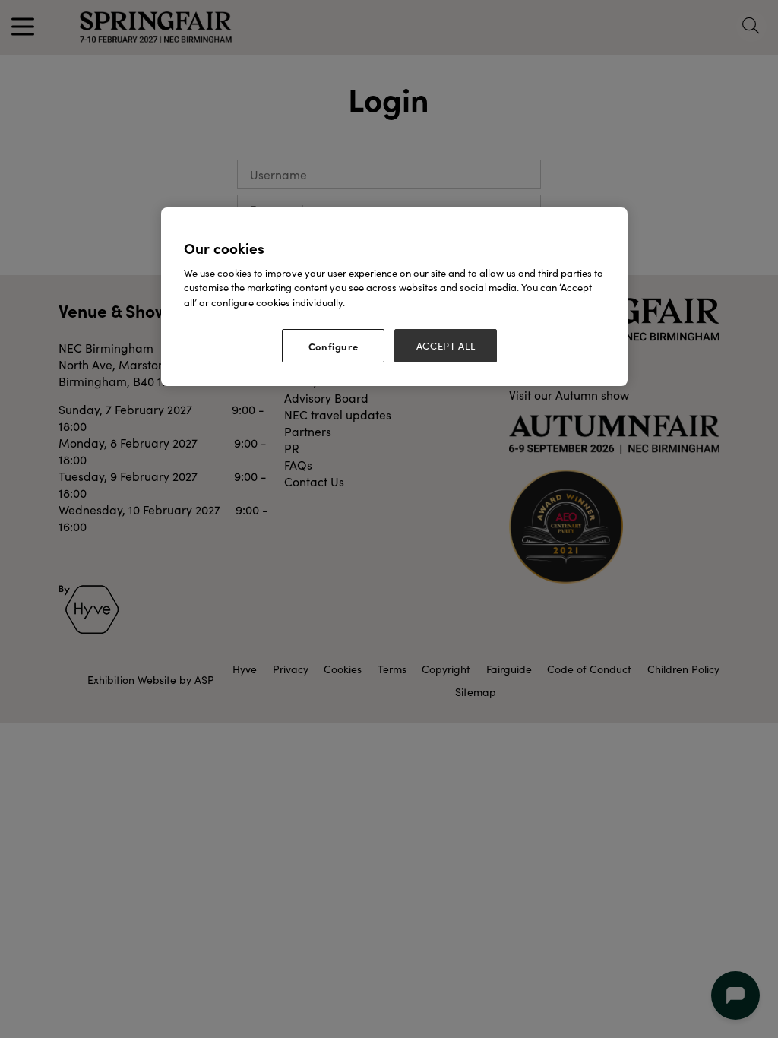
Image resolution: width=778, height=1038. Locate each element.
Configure (333, 346)
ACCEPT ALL (446, 346)
